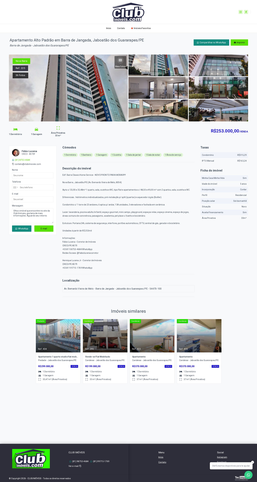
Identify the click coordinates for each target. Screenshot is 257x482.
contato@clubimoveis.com (28, 164)
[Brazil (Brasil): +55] (15, 187)
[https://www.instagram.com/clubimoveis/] (241, 12)
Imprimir (241, 42)
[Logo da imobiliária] (31, 458)
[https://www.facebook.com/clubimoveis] (246, 12)
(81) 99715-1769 (101, 461)
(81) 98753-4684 (80, 461)
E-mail (44, 229)
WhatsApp (23, 229)
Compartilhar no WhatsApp (213, 42)
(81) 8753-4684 (22, 160)
